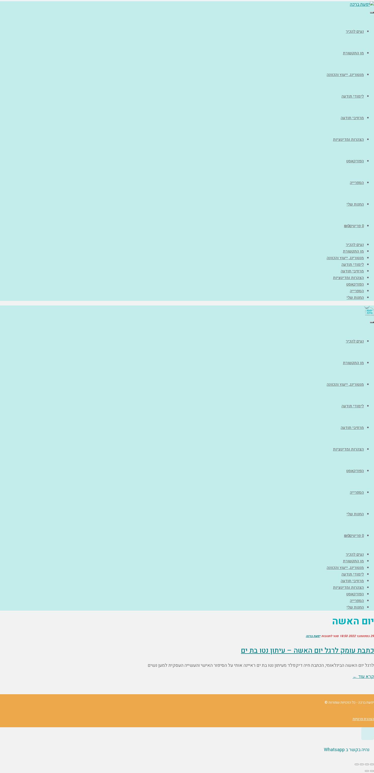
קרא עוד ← (363, 676)
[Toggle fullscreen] (362, 764)
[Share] (367, 764)
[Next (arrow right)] (367, 771)
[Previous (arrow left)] (372, 771)
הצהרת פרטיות (363, 719)
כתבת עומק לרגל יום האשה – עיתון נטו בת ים (307, 650)
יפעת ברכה (313, 636)
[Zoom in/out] (357, 764)
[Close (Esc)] (372, 764)
